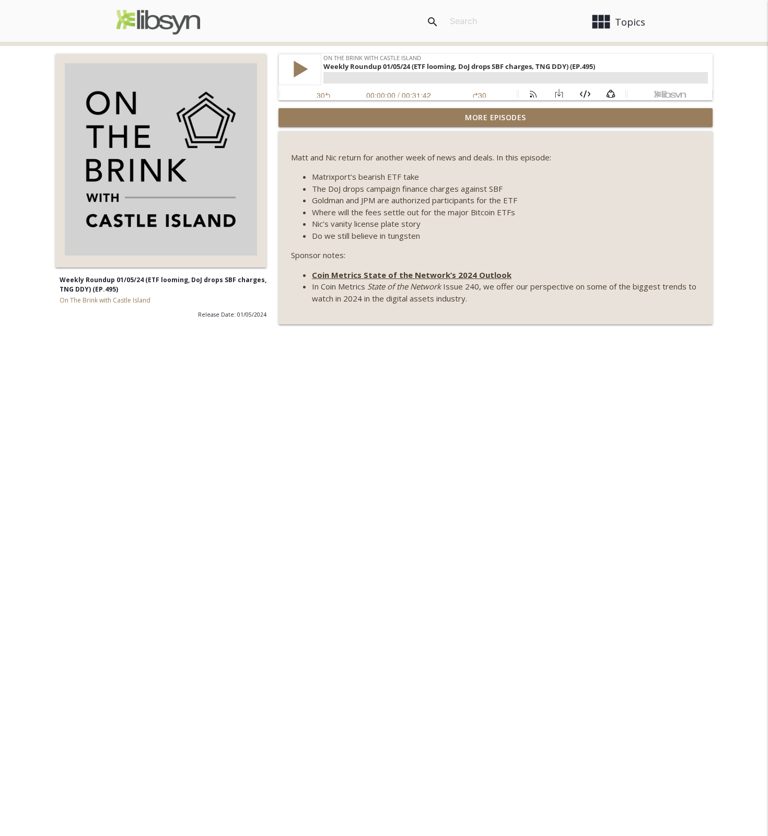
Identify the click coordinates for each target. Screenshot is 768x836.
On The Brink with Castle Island (105, 300)
